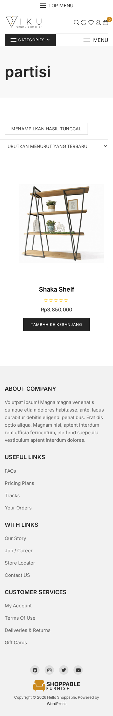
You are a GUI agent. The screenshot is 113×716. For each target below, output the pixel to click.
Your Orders (18, 508)
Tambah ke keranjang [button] (56, 324)
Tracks (12, 495)
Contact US (17, 575)
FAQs (10, 471)
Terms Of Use (20, 618)
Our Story (15, 538)
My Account (18, 606)
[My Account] (98, 22)
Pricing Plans (19, 483)
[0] (105, 22)
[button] (95, 40)
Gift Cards (16, 642)
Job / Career (19, 551)
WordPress (56, 703)
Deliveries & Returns (28, 630)
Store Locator (20, 563)
